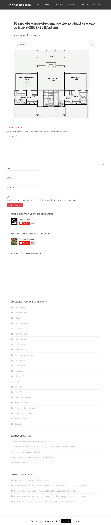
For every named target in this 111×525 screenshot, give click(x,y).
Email (9, 177)
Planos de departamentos (25, 408)
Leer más (76, 521)
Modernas (72, 5)
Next (91, 44)
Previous (22, 44)
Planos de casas (20, 5)
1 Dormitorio (20, 307)
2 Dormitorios (20, 312)
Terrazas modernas (19, 462)
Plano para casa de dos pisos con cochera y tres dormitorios (48, 501)
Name (9, 168)
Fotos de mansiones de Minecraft (34, 480)
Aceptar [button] (66, 521)
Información (19, 376)
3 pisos (17, 328)
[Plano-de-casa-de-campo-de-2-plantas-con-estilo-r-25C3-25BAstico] (51, 83)
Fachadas (18, 371)
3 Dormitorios (20, 323)
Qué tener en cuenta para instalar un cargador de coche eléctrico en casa (43, 446)
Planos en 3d (20, 418)
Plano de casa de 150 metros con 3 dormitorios (32, 457)
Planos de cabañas (22, 397)
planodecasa (34, 35)
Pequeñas (85, 5)
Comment (12, 136)
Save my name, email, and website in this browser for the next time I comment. (41, 200)
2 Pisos (17, 318)
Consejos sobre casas (24, 355)
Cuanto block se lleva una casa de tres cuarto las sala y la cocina (56, 485)
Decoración (19, 360)
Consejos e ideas (22, 349)
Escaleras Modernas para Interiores (26, 452)
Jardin (16, 381)
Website (10, 187)
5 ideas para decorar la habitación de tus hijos (31, 441)
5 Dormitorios (20, 339)
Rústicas (96, 5)
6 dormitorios (20, 344)
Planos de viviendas (23, 413)
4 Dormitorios (20, 334)
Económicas (58, 5)
